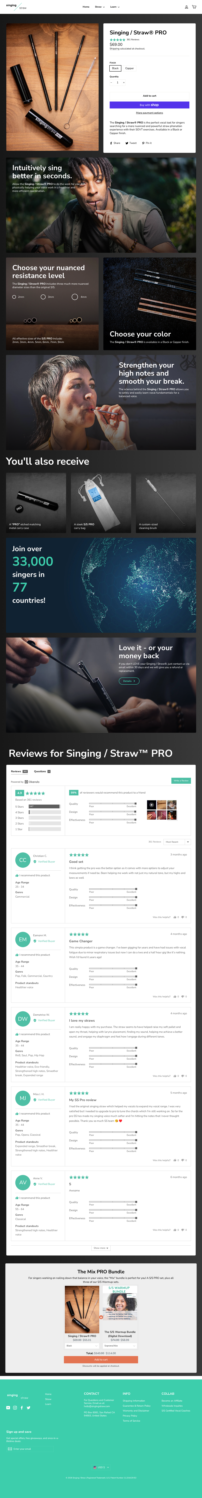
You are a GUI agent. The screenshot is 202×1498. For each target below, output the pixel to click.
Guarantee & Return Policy (137, 1405)
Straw (98, 6)
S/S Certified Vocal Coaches (176, 1410)
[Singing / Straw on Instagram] (15, 1408)
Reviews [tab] (19, 771)
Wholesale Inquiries (172, 1405)
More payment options (149, 113)
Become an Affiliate (172, 1400)
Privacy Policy (130, 1415)
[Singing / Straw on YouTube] (8, 1408)
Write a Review (181, 780)
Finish (113, 63)
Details (127, 681)
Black (115, 68)
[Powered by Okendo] (25, 782)
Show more (99, 1247)
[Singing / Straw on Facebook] (22, 1408)
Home (86, 6)
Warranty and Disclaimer (136, 1410)
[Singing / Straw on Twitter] (28, 1408)
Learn (113, 6)
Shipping (114, 48)
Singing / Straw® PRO (82, 1336)
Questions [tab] (42, 771)
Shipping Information (134, 1400)
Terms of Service (131, 1420)
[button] (124, 39)
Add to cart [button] (101, 1359)
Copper (129, 68)
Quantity (114, 76)
